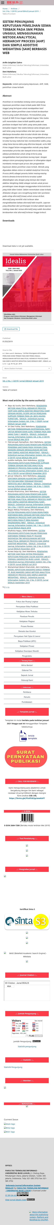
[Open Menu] (2, 2)
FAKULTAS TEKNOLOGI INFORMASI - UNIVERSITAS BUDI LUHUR (26, 1189)
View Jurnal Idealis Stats (15, 1199)
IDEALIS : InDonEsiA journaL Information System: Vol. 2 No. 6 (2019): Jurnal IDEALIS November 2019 (29, 470)
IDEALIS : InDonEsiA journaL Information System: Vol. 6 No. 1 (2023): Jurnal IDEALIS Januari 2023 (29, 486)
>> (8, 587)
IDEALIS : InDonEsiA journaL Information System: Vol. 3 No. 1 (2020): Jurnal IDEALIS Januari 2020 (28, 421)
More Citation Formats (13, 368)
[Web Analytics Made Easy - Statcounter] (36, 1041)
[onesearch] (27, 1106)
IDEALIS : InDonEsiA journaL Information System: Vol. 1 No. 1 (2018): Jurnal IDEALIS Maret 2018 (29, 525)
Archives (14, 8)
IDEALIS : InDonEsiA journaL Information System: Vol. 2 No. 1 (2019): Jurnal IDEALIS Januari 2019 (29, 505)
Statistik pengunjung (27, 1046)
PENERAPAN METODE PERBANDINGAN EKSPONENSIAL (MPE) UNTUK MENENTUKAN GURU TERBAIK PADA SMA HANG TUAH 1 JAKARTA (29, 430)
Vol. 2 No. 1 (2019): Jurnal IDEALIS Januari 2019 (21, 11)
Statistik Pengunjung (13, 1067)
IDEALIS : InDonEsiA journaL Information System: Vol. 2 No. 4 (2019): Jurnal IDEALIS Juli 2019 (29, 562)
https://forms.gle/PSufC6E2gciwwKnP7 (27, 798)
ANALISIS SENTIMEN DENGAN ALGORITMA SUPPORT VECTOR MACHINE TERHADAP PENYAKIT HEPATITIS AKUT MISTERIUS (27, 480)
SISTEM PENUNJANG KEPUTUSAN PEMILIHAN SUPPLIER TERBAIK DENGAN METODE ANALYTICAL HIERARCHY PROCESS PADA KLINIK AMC (28, 464)
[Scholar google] (27, 933)
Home (5, 8)
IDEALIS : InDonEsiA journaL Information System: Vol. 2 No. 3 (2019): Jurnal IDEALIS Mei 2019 (29, 437)
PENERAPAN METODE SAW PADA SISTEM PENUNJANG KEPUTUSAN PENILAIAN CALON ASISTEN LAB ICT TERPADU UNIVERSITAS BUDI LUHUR (29, 555)
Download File (12, 329)
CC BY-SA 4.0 (11, 1195)
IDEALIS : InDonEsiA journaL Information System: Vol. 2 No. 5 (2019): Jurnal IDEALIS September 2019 (28, 580)
